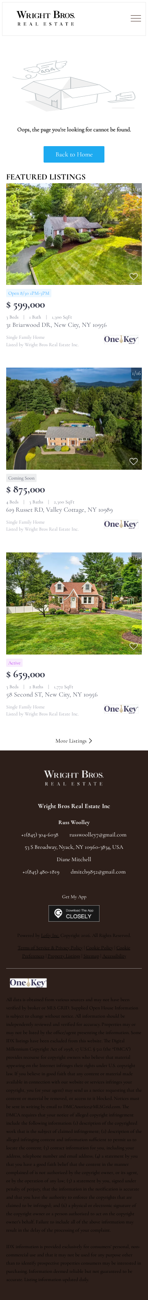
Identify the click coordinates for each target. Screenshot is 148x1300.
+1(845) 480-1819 (41, 871)
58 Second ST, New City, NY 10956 (51, 694)
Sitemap (91, 956)
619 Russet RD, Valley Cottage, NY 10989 (59, 510)
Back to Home (74, 154)
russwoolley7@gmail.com (98, 834)
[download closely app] (74, 913)
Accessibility (114, 956)
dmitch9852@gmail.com (98, 871)
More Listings (72, 740)
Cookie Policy (99, 948)
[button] (46, 18)
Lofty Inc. (50, 935)
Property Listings (64, 956)
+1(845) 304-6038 (39, 834)
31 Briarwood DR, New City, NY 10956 (56, 325)
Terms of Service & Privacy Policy (50, 948)
